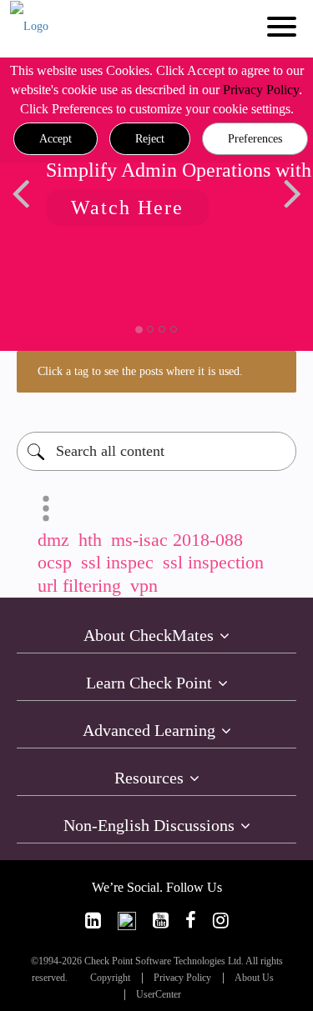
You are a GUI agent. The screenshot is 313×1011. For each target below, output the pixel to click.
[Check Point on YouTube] (160, 920)
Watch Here (127, 207)
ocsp (55, 562)
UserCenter (158, 994)
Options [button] (46, 508)
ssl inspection (213, 562)
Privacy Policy (261, 90)
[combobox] (156, 451)
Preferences (255, 139)
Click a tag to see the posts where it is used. (140, 371)
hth (90, 539)
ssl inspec (117, 562)
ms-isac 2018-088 (177, 539)
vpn (144, 585)
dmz (53, 539)
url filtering (79, 585)
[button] (55, 139)
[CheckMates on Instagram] (220, 920)
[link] (93, 920)
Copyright (110, 978)
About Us (254, 978)
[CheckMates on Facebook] (191, 920)
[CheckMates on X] (127, 920)
